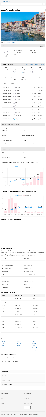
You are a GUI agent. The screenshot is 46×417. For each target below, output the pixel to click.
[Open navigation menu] (44, 4)
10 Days (31, 64)
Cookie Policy (27, 401)
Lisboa (3, 341)
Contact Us (26, 396)
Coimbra (19, 343)
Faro (18, 347)
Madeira (34, 343)
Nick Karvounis (7, 42)
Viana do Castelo (35, 347)
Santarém (19, 350)
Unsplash (13, 42)
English (27, 407)
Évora (3, 350)
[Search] (41, 4)
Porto (18, 341)
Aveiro (18, 345)
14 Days (36, 64)
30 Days (42, 64)
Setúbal (33, 341)
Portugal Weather (5, 1)
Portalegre (34, 350)
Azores (33, 345)
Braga (3, 343)
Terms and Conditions (28, 403)
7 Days (26, 64)
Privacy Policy (27, 398)
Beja (3, 347)
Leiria (3, 345)
